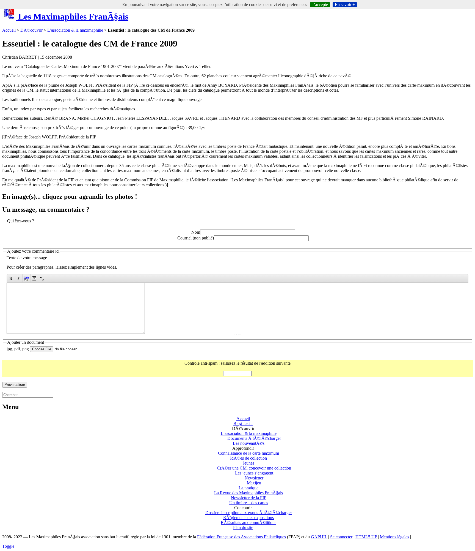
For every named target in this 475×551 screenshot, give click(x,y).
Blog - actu (243, 423)
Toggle (8, 546)
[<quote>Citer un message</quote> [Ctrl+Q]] (34, 278)
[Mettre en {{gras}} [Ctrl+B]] (11, 278)
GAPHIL (319, 536)
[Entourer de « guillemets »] (42, 278)
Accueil (9, 30)
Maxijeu (254, 483)
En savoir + (345, 4)
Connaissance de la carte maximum (248, 453)
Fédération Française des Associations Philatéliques (241, 536)
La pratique (248, 487)
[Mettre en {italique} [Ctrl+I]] (18, 278)
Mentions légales (394, 536)
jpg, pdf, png (18, 349)
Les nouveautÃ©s (248, 443)
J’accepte (320, 4)
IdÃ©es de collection (248, 458)
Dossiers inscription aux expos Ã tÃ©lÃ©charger (248, 512)
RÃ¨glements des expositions (248, 517)
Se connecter (341, 536)
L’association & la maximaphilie (75, 30)
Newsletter (254, 478)
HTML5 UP (366, 536)
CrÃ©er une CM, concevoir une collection (254, 468)
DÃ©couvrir (31, 30)
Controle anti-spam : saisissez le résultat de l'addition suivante (237, 363)
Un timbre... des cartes (248, 502)
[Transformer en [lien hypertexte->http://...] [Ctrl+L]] (26, 278)
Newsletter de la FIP (248, 497)
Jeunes (248, 463)
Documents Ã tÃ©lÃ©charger (254, 438)
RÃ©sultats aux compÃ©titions (248, 522)
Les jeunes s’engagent (254, 473)
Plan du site (243, 527)
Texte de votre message (27, 257)
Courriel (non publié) (195, 238)
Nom (195, 232)
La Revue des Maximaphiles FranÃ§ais (248, 492)
